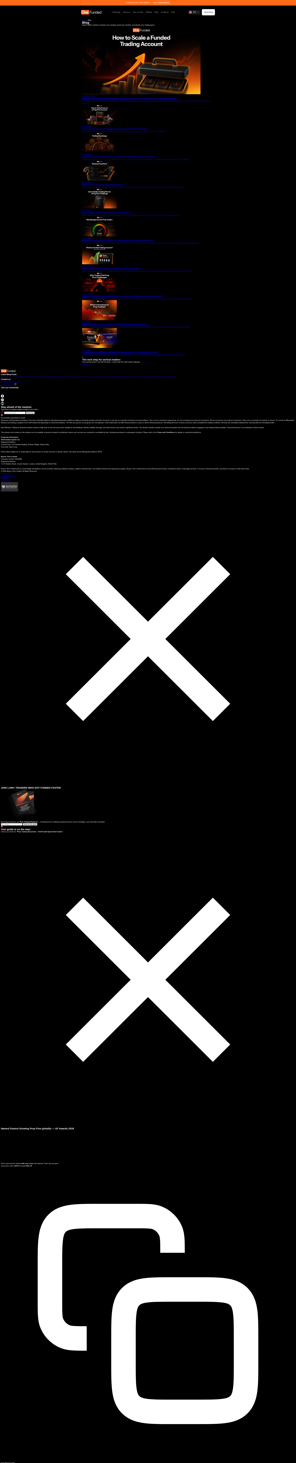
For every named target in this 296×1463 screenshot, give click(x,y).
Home (84, 20)
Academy (165, 12)
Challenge (116, 12)
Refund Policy (6, 481)
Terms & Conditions (8, 476)
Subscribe (30, 413)
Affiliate (149, 12)
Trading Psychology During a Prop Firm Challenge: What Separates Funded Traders (146, 377)
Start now (85, 364)
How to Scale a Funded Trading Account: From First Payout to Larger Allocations (30, 377)
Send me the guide (30, 824)
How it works (138, 12)
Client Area (208, 12)
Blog (156, 12)
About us (126, 12)
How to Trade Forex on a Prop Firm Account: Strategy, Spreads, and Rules (87, 377)
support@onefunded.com (10, 382)
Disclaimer (5, 478)
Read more (86, 103)
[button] (148, 639)
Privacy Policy (6, 473)
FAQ (173, 12)
